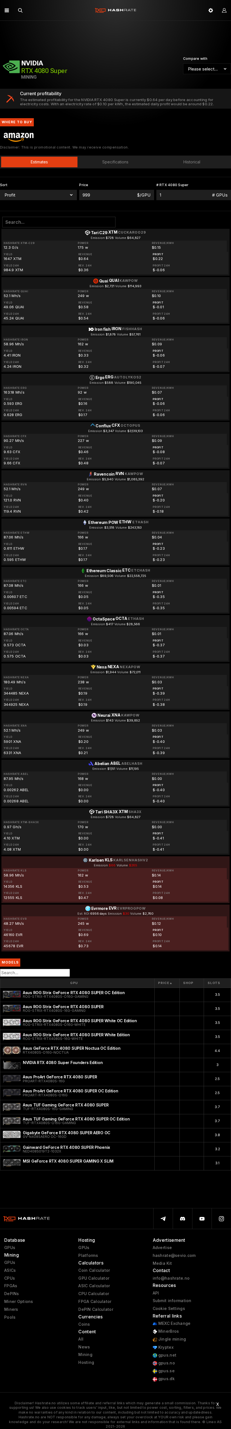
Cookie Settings (169, 1308)
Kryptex (165, 1347)
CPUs (9, 1278)
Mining (85, 1354)
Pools (9, 1317)
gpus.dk (166, 1379)
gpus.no (166, 1363)
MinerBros (168, 1331)
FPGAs (10, 1286)
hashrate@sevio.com (174, 1255)
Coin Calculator (94, 1270)
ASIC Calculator (94, 1286)
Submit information (172, 1300)
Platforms (88, 1255)
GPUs (9, 1247)
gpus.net (167, 1355)
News (84, 1347)
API (156, 1293)
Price (165, 983)
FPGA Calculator (94, 1301)
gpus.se (166, 1371)
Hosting (86, 1362)
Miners (11, 1309)
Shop (188, 983)
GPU (74, 983)
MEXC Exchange (174, 1323)
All (80, 1339)
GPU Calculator (93, 1278)
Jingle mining (171, 1339)
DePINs (11, 1293)
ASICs (10, 1270)
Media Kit (162, 1263)
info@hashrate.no (171, 1278)
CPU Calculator (93, 1293)
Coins (84, 1324)
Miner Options (18, 1301)
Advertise (162, 1247)
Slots (214, 983)
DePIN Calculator (95, 1309)
